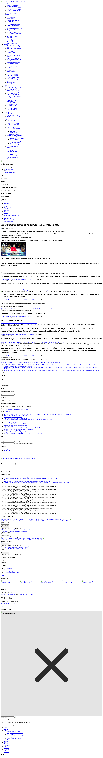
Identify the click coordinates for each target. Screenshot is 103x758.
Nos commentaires (12, 22)
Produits (6, 50)
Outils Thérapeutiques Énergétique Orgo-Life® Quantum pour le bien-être (21, 423)
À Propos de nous (8, 568)
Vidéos (5, 27)
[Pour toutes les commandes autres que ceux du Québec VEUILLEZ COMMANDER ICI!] (19, 458)
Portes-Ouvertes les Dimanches (12, 110)
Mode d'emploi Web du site (17, 138)
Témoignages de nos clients (14, 28)
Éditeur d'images (14, 139)
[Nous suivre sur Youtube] (92, 582)
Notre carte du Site (12, 13)
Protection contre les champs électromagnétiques (15, 425)
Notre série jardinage (12, 67)
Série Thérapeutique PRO (14, 59)
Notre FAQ (9, 113)
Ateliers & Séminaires (12, 108)
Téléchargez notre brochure (14, 48)
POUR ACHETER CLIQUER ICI (9, 603)
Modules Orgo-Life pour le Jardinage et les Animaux (16, 415)
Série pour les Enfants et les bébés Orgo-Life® (15, 432)
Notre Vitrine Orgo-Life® (10, 571)
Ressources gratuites (12, 136)
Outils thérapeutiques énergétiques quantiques (13, 61)
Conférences (10, 107)
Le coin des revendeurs (13, 90)
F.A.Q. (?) (6, 112)
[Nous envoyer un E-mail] (10, 582)
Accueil (6, 3)
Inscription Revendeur (12, 155)
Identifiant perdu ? (8, 450)
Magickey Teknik (9, 725)
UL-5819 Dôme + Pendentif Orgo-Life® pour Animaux (14, 531)
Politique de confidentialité (14, 6)
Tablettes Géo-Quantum (13, 25)
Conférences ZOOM (12, 104)
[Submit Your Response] (15, 717)
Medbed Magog (11, 82)
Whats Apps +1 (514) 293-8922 (26, 594)
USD (2, 184)
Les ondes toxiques (12, 117)
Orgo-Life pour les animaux (10, 422)
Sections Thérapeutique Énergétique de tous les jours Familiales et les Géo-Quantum (24, 427)
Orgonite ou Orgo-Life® (13, 20)
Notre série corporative (13, 58)
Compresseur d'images (16, 141)
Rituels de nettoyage (12, 93)
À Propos (6, 14)
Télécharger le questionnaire (13, 132)
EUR (4, 184)
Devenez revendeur (12, 127)
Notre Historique (11, 17)
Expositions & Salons (12, 103)
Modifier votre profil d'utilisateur (12, 153)
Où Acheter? (7, 85)
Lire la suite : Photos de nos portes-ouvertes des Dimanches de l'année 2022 (19, 323)
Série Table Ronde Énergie (14, 32)
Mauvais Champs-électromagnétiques (12, 42)
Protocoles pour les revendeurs (15, 129)
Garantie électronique (12, 12)
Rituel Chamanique (8, 426)
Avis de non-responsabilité (14, 8)
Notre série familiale (12, 54)
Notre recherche (11, 21)
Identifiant (17, 441)
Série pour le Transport (13, 66)
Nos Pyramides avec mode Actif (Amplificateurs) (15, 418)
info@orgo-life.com (5, 606)
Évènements (7, 98)
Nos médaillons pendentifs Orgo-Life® (13, 417)
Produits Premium (11, 84)
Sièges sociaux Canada (13, 120)
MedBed (6, 73)
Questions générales (12, 115)
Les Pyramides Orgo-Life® (14, 88)
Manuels (6, 44)
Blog (5, 86)
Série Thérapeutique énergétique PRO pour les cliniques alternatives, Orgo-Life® (23, 433)
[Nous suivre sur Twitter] (72, 582)
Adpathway (7, 411)
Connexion (3, 446)
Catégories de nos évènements (11, 101)
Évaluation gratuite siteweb (17, 145)
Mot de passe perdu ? (9, 449)
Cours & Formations (12, 105)
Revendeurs (7, 126)
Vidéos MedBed (11, 78)
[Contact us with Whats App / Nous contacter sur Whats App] (8, 594)
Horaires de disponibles (13, 77)
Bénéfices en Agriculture (13, 24)
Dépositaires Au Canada (13, 122)
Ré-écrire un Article (15, 142)
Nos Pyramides (11, 51)
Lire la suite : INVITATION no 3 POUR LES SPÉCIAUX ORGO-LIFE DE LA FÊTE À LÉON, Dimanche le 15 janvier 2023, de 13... (33, 342)
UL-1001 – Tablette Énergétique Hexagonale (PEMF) (13, 548)
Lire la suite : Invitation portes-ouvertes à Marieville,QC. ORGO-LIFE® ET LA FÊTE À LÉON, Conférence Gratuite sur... (30, 362)
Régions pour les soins (13, 74)
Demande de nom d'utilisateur (11, 149)
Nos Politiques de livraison (14, 9)
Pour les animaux (11, 69)
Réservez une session (13, 75)
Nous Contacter (7, 569)
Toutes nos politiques (12, 5)
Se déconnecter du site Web (14, 135)
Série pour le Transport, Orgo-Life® (12, 430)
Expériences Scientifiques (14, 92)
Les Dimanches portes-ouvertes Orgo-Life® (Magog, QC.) (20, 279)
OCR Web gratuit (14, 143)
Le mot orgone (10, 18)
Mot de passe (18, 443)
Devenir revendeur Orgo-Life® (11, 572)
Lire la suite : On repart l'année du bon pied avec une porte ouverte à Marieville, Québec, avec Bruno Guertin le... (28, 308)
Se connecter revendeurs (13, 134)
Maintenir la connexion (7, 445)
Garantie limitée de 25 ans (14, 10)
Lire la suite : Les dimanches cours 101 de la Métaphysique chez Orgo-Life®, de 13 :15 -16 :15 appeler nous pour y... (29, 290)
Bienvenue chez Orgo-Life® (14, 16)
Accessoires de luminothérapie (11, 71)
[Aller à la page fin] (4, 382)
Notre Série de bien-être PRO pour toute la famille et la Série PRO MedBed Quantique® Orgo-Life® (28, 419)
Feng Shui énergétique (13, 94)
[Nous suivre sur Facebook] (30, 582)
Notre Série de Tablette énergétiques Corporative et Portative (18, 421)
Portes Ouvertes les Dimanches (12, 39)
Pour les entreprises (12, 89)
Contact (6, 119)
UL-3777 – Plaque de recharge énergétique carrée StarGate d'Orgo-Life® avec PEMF (21, 539)
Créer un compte (8, 451)
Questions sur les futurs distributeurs (13, 158)
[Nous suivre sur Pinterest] (51, 582)
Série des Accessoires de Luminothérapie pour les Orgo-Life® (18, 429)
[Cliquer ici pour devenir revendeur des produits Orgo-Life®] (15, 409)
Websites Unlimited (24, 725)
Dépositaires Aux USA (13, 123)
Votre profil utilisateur (12, 151)
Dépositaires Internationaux (14, 124)
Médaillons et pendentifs (13, 116)
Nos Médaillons (11, 52)
